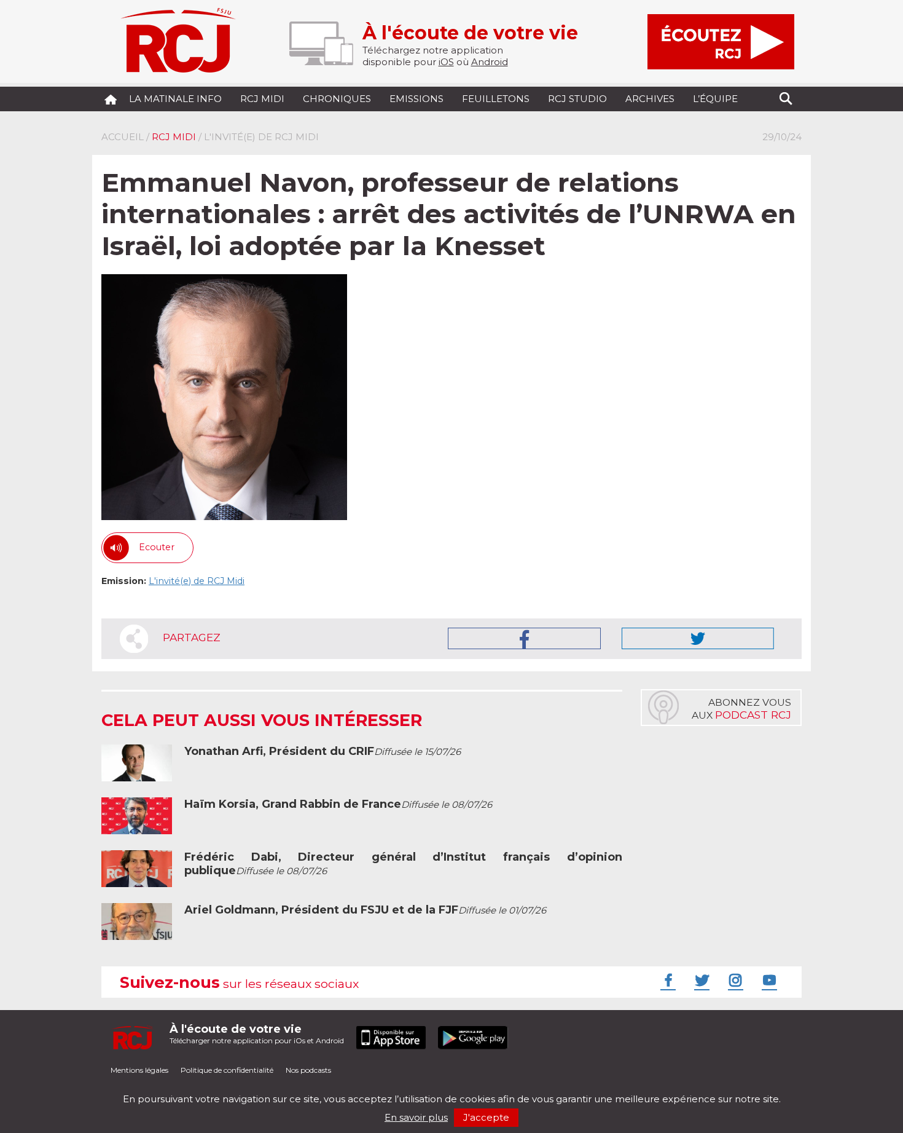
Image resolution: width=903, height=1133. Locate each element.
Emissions (416, 99)
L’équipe (715, 99)
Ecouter (156, 547)
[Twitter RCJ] (700, 980)
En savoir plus (416, 1117)
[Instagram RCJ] (734, 980)
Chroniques (337, 99)
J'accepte (486, 1117)
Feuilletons (496, 99)
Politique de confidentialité (227, 1070)
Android (489, 62)
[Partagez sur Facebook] (524, 638)
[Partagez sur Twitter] (698, 638)
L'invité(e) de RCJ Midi (196, 580)
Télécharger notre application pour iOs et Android (257, 1033)
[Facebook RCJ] (666, 980)
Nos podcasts (308, 1070)
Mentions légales (139, 1070)
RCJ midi (262, 99)
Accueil (122, 137)
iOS (446, 62)
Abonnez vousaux (741, 709)
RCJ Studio (577, 99)
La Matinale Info (175, 99)
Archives (649, 99)
